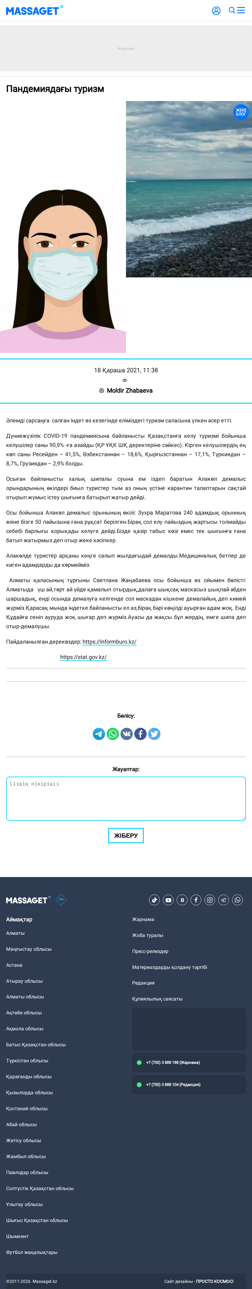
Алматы (15, 933)
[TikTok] (155, 900)
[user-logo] (216, 14)
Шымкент (17, 1236)
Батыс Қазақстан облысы (36, 1045)
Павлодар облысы (27, 1172)
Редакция (143, 983)
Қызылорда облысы (29, 1092)
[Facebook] (196, 900)
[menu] (241, 10)
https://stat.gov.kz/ (83, 657)
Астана (14, 965)
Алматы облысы (25, 997)
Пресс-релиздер (150, 951)
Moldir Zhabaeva (130, 390)
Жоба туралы (147, 935)
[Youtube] (168, 900)
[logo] (34, 10)
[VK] (182, 900)
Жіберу (126, 835)
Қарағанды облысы (29, 1076)
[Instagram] (210, 900)
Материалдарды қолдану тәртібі (169, 967)
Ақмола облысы (24, 1029)
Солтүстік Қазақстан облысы (40, 1188)
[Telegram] (224, 900)
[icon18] (61, 900)
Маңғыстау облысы (29, 949)
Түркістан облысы (27, 1061)
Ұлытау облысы (24, 1204)
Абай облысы (21, 1124)
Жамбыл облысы (26, 1156)
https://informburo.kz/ (109, 641)
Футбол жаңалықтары (31, 1252)
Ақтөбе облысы (24, 1013)
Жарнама (143, 919)
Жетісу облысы (23, 1140)
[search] (232, 10)
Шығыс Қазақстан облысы (37, 1220)
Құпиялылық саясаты (157, 999)
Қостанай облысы (27, 1108)
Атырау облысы (24, 981)
